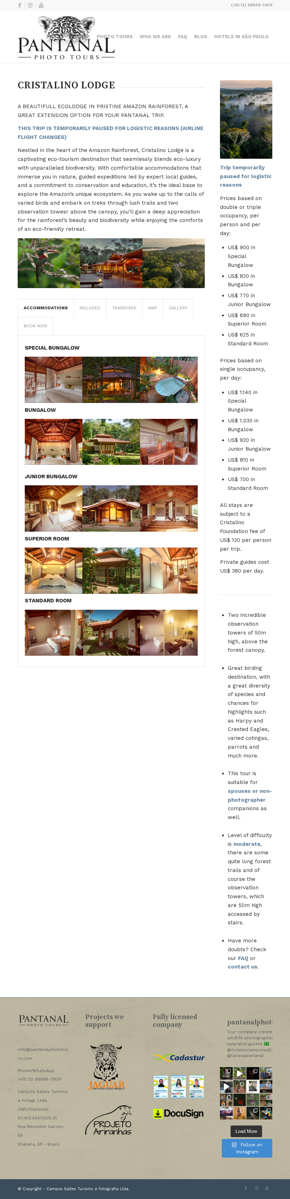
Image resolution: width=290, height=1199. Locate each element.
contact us (242, 967)
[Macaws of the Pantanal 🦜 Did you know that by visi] (266, 1113)
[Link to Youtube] (41, 5)
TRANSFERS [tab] (124, 307)
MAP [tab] (152, 307)
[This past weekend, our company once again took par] (266, 1073)
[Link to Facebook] (19, 5)
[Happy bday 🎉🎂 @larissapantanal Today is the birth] (226, 1086)
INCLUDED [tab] (90, 307)
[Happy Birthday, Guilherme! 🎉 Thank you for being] (252, 1086)
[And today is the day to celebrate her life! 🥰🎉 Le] (226, 1073)
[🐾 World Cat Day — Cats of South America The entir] (266, 1086)
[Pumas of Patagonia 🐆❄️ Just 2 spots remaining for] (252, 1113)
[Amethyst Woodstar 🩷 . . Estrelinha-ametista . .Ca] (252, 1100)
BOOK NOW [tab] (35, 325)
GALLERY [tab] (178, 307)
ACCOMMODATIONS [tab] (46, 307)
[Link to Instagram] (30, 5)
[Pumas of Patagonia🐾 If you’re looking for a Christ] (226, 1113)
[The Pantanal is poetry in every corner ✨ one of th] (239, 1113)
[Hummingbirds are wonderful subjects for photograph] (239, 1100)
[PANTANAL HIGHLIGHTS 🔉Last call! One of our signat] (226, 1100)
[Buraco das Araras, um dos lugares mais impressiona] (252, 1073)
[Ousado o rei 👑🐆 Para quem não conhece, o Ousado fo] (239, 1073)
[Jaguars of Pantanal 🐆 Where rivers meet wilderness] (266, 1100)
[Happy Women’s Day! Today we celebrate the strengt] (239, 1086)
